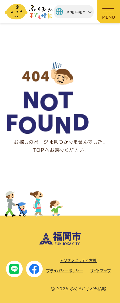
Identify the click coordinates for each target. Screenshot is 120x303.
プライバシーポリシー (64, 271)
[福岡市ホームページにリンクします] (60, 243)
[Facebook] (34, 269)
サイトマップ (100, 271)
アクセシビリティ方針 (78, 260)
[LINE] (14, 269)
